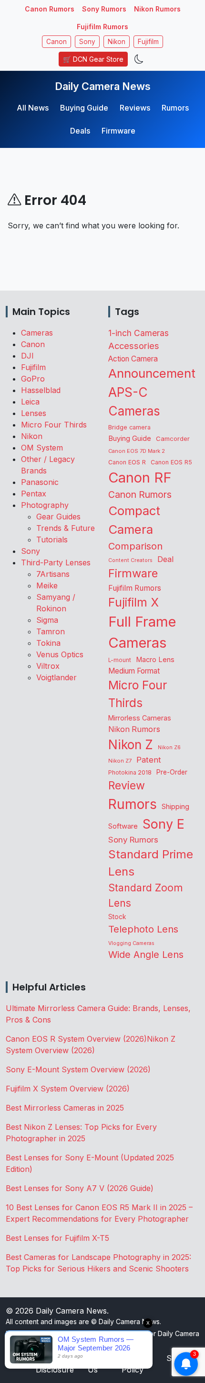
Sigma (47, 620)
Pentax (33, 493)
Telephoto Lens (143, 929)
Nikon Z (130, 744)
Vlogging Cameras (131, 943)
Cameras (37, 332)
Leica (30, 401)
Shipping (175, 806)
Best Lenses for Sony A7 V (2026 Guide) (80, 1188)
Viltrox (48, 666)
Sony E (163, 824)
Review (126, 785)
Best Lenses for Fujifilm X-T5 (57, 1238)
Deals (80, 130)
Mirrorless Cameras (139, 718)
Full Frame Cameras (142, 632)
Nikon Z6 (169, 747)
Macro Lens (155, 659)
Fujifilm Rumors (102, 26)
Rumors (175, 107)
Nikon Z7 (120, 760)
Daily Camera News (103, 86)
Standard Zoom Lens (145, 895)
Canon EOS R (127, 462)
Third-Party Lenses (56, 562)
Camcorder (173, 438)
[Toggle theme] (139, 59)
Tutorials (52, 539)
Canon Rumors (49, 9)
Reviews (135, 107)
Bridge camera (129, 427)
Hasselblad (41, 390)
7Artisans (53, 574)
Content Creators (130, 560)
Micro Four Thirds (54, 424)
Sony (87, 41)
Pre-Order (171, 772)
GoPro (33, 378)
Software (123, 826)
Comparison (135, 546)
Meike (47, 585)
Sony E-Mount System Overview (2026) (78, 1069)
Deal (165, 559)
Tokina (48, 643)
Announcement (151, 373)
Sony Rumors (104, 9)
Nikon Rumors (157, 9)
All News (33, 107)
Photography (45, 505)
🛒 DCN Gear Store (93, 59)
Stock (117, 917)
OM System (42, 447)
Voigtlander (56, 677)
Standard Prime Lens (150, 862)
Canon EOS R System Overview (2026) (76, 1039)
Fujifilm (148, 41)
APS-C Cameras (134, 401)
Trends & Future (65, 528)
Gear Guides (58, 516)
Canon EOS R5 (171, 462)
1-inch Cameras (138, 333)
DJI (27, 355)
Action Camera (133, 358)
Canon (56, 41)
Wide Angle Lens (146, 954)
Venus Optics (59, 654)
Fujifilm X (133, 602)
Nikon (116, 41)
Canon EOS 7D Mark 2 (136, 451)
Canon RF (140, 477)
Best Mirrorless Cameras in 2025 (66, 1108)
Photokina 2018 (130, 772)
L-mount (119, 660)
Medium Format (134, 670)
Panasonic (40, 482)
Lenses (33, 413)
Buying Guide (84, 107)
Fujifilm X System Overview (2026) (68, 1088)
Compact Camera (134, 520)
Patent (148, 760)
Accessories (133, 345)
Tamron (50, 631)
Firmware (118, 130)
